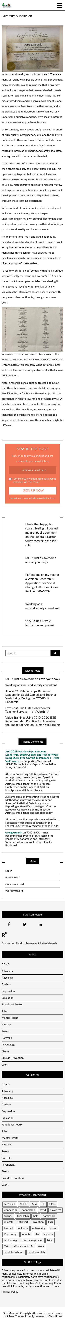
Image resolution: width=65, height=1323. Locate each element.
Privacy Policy (10, 1291)
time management (32, 1240)
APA (34, 1204)
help (35, 1216)
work (41, 1246)
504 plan (9, 1204)
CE (43, 1204)
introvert (23, 1222)
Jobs (4, 1011)
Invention (38, 1222)
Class (52, 1204)
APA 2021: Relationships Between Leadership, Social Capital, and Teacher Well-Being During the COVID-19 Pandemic (30, 697)
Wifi (6, 1246)
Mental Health (10, 1018)
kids (50, 1222)
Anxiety (6, 984)
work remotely (36, 1252)
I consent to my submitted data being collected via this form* (34, 480)
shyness (48, 1234)
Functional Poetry (12, 1004)
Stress (5, 1051)
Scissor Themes (15, 1316)
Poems (6, 1031)
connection (28, 1210)
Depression (8, 991)
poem (53, 1228)
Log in (8, 871)
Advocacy (7, 971)
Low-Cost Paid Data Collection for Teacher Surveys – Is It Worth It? (27, 710)
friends (8, 1216)
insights (8, 1222)
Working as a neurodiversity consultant (31, 685)
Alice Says (8, 977)
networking (39, 1228)
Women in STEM (24, 1246)
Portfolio (7, 1038)
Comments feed (14, 884)
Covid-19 (55, 1210)
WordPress (55, 1316)
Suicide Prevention (13, 1058)
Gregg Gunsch (13, 832)
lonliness (23, 1228)
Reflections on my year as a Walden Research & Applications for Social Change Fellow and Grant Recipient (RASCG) (42, 583)
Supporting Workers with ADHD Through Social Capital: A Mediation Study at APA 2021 (30, 764)
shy (37, 1234)
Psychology (8, 1044)
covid (43, 1210)
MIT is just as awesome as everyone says (32, 679)
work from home (14, 1252)
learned (8, 1228)
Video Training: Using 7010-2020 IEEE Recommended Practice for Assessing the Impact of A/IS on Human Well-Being (32, 721)
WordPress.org (14, 891)
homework (49, 1216)
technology (10, 1240)
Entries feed (12, 877)
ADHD (6, 964)
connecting (10, 1210)
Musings (7, 1024)
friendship (23, 1216)
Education (8, 998)
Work (5, 1064)
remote (26, 1234)
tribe (50, 1240)
